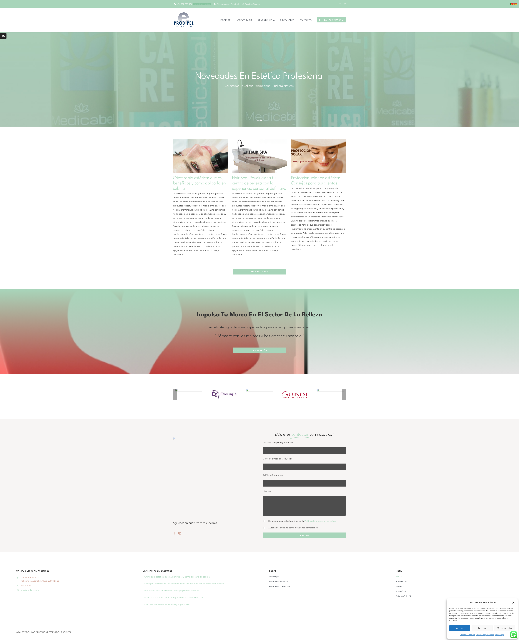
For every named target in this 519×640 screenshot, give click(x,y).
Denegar (482, 628)
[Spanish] (515, 4)
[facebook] (340, 4)
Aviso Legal (499, 635)
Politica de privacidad (485, 635)
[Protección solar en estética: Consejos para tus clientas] (318, 156)
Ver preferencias (504, 628)
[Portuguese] (511, 4)
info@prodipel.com (30, 590)
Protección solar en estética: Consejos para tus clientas (171, 590)
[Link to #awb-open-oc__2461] (3, 36)
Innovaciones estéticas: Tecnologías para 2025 (167, 604)
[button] (513, 602)
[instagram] (345, 4)
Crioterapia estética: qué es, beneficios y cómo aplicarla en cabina (199, 183)
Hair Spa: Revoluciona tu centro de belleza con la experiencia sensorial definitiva (259, 183)
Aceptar (459, 628)
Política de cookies (467, 635)
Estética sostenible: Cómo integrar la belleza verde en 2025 (173, 597)
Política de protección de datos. (320, 521)
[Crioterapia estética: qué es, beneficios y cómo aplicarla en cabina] (200, 156)
